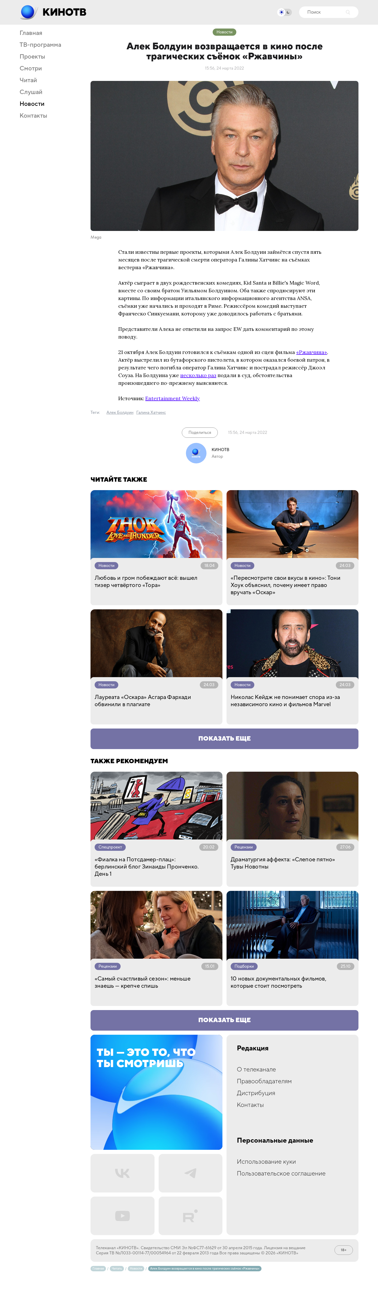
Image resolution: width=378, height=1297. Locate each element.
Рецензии (244, 847)
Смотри (31, 68)
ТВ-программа (40, 45)
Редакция (253, 1048)
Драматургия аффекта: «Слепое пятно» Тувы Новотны (283, 863)
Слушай (31, 92)
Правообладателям (264, 1081)
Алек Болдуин (119, 412)
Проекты (32, 56)
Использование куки (266, 1162)
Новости (32, 104)
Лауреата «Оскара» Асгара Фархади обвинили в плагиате (143, 701)
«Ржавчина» (311, 352)
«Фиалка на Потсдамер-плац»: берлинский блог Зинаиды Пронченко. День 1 (147, 867)
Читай (28, 80)
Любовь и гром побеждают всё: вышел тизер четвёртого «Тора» (146, 581)
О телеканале (256, 1069)
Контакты (33, 116)
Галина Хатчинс (151, 412)
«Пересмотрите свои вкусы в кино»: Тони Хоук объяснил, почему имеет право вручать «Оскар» (285, 585)
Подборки (244, 966)
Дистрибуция (256, 1093)
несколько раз (198, 375)
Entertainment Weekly (172, 398)
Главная (31, 33)
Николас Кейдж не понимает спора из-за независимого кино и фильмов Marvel (285, 701)
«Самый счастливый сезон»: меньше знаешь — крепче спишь (143, 982)
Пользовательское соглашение (281, 1173)
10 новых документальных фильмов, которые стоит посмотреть (278, 982)
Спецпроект (110, 847)
